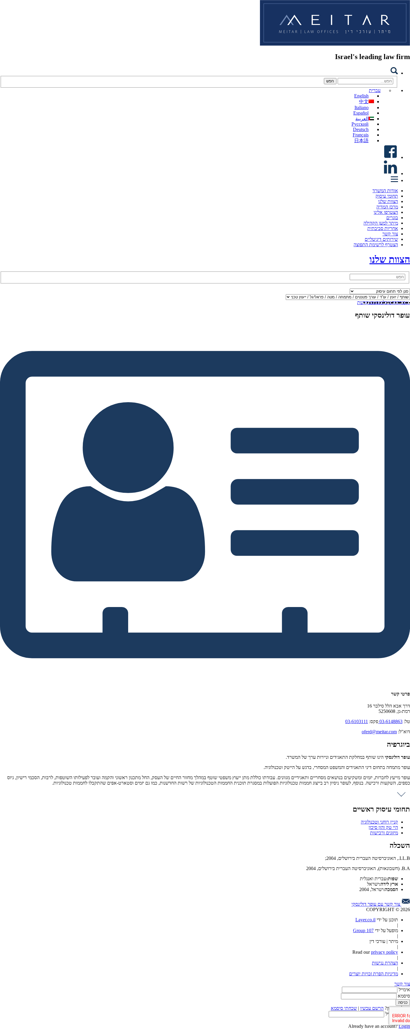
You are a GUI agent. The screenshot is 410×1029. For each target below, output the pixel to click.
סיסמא (404, 995)
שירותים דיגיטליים (381, 239)
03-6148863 (390, 721)
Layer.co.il (365, 919)
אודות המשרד (385, 190)
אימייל (404, 989)
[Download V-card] (205, 682)
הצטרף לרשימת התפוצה (376, 244)
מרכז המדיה (387, 206)
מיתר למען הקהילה (380, 223)
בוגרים (392, 217)
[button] (377, 90)
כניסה (403, 1002)
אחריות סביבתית (382, 228)
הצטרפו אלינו (386, 212)
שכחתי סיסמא (344, 1008)
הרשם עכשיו (372, 1008)
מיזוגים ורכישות (384, 832)
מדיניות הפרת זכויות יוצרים (373, 973)
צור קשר (390, 233)
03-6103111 (356, 721)
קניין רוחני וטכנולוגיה (379, 821)
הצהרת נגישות (385, 962)
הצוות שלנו (388, 201)
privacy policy (384, 952)
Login (404, 1026)
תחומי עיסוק (386, 196)
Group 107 (363, 930)
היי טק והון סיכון (383, 827)
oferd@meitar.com (379, 731)
